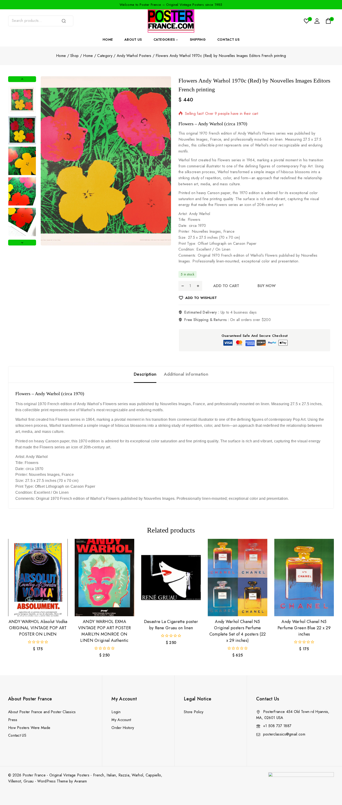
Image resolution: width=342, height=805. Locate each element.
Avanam (80, 781)
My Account (121, 719)
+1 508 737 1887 (277, 726)
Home (108, 39)
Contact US (17, 735)
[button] (22, 100)
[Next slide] (22, 242)
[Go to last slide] (22, 79)
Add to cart (226, 285)
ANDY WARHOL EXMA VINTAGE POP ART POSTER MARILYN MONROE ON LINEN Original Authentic (104, 631)
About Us (133, 39)
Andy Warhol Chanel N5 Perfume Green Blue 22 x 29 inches (304, 628)
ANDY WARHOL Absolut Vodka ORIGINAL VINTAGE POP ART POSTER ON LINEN (38, 628)
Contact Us (228, 39)
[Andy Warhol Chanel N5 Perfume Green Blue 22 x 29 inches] (304, 577)
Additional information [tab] (186, 374)
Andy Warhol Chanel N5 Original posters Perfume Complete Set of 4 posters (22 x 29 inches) (237, 631)
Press (12, 719)
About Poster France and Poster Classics (42, 712)
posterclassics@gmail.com (284, 734)
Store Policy (194, 712)
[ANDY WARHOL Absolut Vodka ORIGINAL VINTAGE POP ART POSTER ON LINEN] (38, 577)
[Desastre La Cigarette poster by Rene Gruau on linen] (171, 577)
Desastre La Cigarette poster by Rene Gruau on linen (171, 625)
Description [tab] (145, 374)
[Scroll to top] (330, 779)
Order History (122, 727)
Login (116, 712)
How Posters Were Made (29, 727)
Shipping (198, 39)
